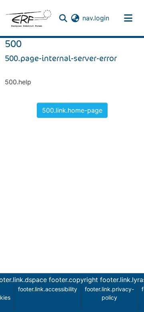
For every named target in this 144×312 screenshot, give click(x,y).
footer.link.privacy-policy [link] (109, 293)
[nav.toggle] (128, 18)
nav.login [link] (95, 18)
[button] (28, 18)
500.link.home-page (72, 110)
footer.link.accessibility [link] (47, 289)
